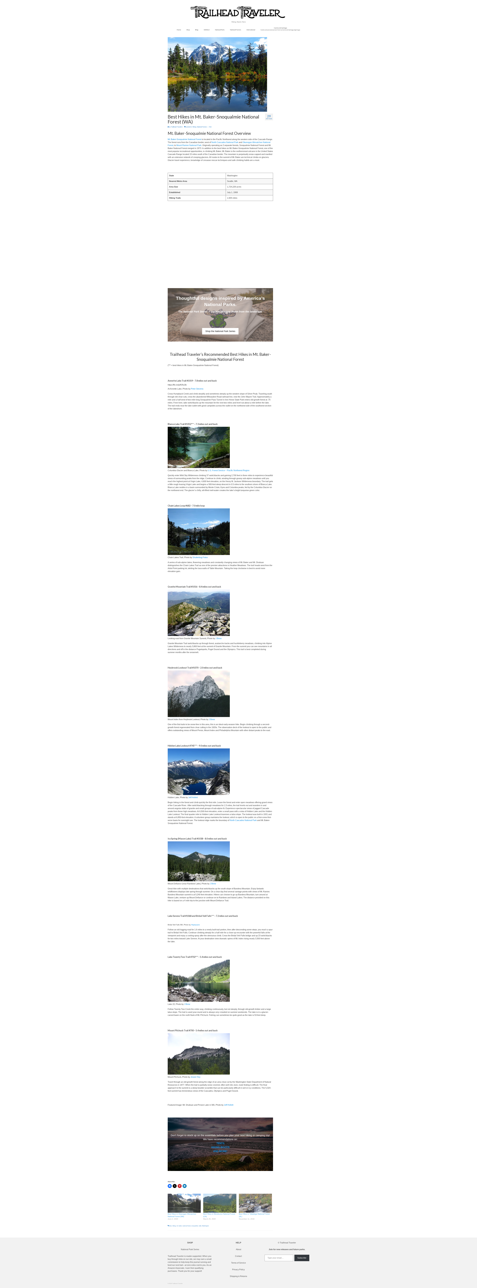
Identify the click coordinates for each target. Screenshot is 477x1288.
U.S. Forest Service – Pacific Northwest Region (228, 470)
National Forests (202, 127)
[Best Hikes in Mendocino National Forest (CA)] (219, 1203)
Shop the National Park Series (220, 331)
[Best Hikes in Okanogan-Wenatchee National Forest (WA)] (184, 1203)
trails (200, 1226)
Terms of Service (238, 1263)
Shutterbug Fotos (200, 557)
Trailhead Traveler (176, 127)
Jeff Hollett (193, 797)
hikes (170, 1226)
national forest (186, 1226)
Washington (205, 1226)
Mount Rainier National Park (188, 145)
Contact (238, 1256)
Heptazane (195, 925)
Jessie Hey (195, 1077)
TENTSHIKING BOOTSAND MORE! (220, 1147)
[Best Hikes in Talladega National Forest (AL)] (255, 1203)
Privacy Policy (238, 1269)
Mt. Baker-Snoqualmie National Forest (184, 139)
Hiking (194, 127)
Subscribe (301, 1258)
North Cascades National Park (224, 142)
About (238, 1249)
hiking (174, 1226)
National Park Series (190, 1249)
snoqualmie (194, 1226)
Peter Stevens (197, 389)
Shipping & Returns (238, 1276)
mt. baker (179, 1226)
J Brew (219, 638)
